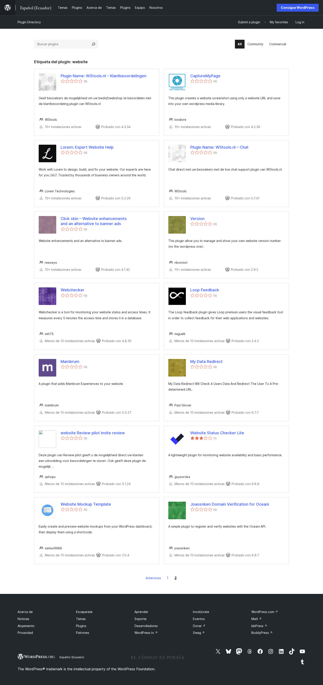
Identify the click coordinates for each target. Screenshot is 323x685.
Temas (81, 619)
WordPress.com (264, 612)
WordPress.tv (146, 633)
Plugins (81, 626)
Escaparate (84, 612)
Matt (256, 619)
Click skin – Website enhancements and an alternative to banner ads (94, 221)
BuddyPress (262, 633)
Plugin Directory (29, 22)
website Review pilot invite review (93, 433)
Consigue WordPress (297, 7)
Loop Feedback (204, 290)
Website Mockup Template (86, 504)
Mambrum (70, 361)
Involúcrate (201, 612)
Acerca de (25, 612)
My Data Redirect (206, 361)
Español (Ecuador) (72, 657)
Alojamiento (26, 626)
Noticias (23, 619)
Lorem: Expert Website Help (87, 147)
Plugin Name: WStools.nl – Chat (219, 147)
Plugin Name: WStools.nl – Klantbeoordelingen (103, 76)
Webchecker (72, 290)
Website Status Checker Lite (217, 433)
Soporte (140, 619)
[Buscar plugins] (93, 44)
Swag (199, 633)
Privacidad (25, 633)
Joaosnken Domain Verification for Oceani (229, 504)
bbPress (259, 626)
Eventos (199, 619)
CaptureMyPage (205, 76)
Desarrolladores (146, 626)
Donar (199, 626)
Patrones (82, 633)
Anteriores (153, 578)
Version (197, 218)
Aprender (141, 612)
